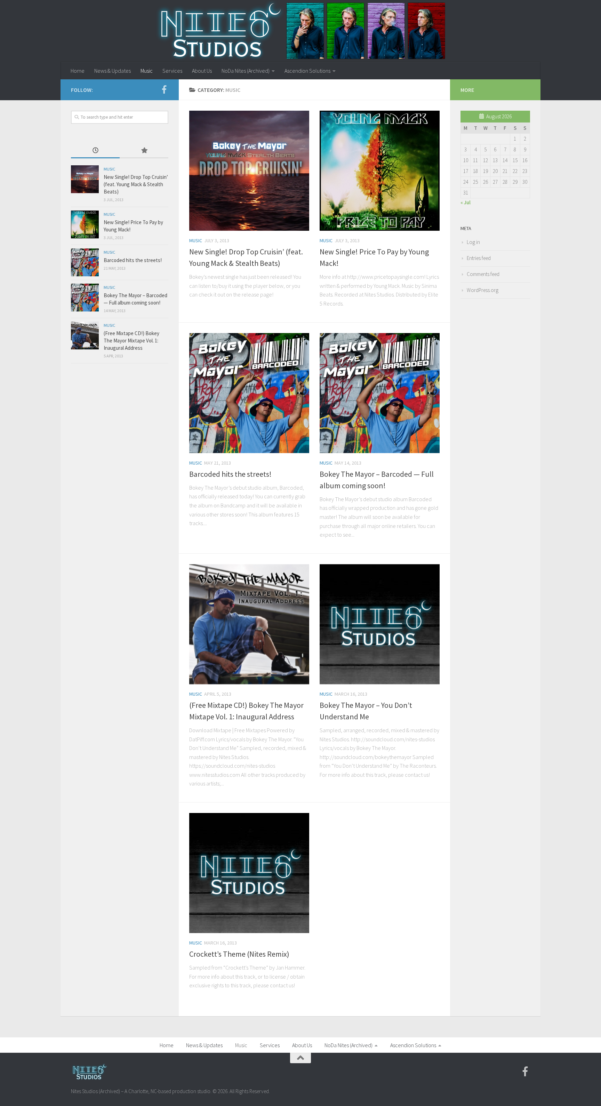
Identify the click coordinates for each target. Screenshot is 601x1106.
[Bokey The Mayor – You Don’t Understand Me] (380, 624)
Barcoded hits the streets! (230, 474)
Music (147, 70)
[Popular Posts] (144, 150)
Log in (473, 242)
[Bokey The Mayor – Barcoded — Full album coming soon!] (380, 393)
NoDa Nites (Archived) (246, 70)
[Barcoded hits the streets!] (249, 393)
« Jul (465, 202)
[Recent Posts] (95, 150)
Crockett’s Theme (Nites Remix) (239, 954)
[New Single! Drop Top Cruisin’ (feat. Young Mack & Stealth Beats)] (249, 171)
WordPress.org (482, 290)
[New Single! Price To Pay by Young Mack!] (380, 171)
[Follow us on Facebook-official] (164, 89)
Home (78, 70)
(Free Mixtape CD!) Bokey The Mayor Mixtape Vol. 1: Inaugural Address (131, 340)
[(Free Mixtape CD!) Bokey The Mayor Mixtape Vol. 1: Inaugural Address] (249, 624)
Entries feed (479, 258)
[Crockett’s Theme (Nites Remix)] (249, 873)
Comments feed (483, 274)
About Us (202, 70)
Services (172, 70)
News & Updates (112, 70)
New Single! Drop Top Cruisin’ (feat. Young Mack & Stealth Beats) (136, 184)
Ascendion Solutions (307, 70)
